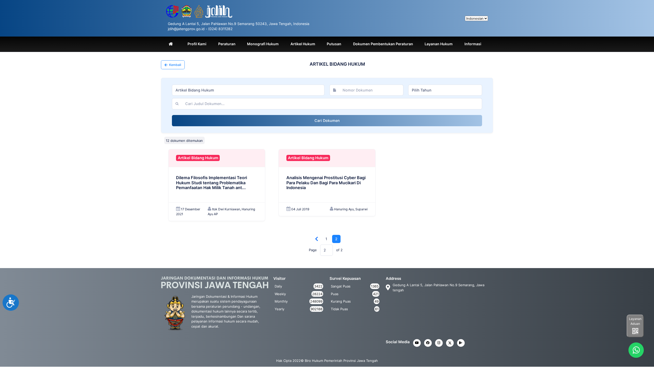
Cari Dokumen (327, 120)
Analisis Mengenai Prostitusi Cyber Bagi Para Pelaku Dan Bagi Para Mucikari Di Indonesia (326, 182)
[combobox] (248, 90)
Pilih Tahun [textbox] (421, 90)
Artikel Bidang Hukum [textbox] (195, 90)
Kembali (174, 65)
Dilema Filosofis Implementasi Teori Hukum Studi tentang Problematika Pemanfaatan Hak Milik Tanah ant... (211, 182)
